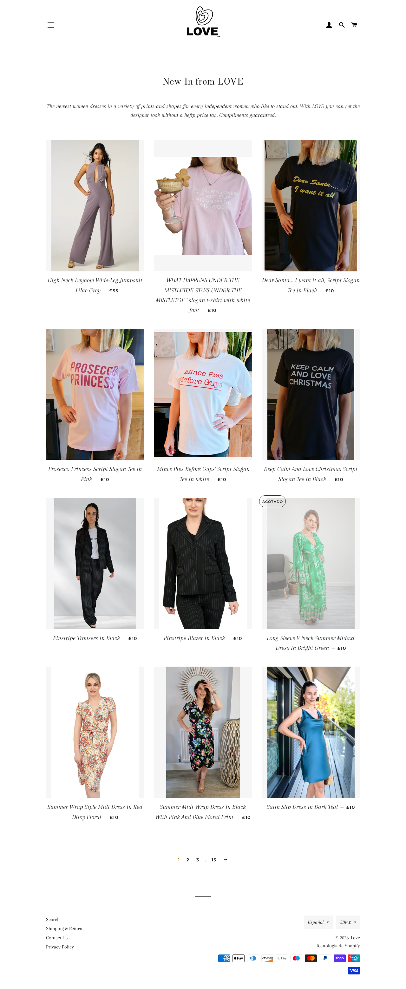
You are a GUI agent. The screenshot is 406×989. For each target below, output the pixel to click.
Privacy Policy (60, 947)
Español (316, 922)
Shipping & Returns (65, 928)
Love (355, 938)
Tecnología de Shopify (338, 945)
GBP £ (345, 922)
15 (214, 860)
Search (53, 919)
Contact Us (57, 938)
